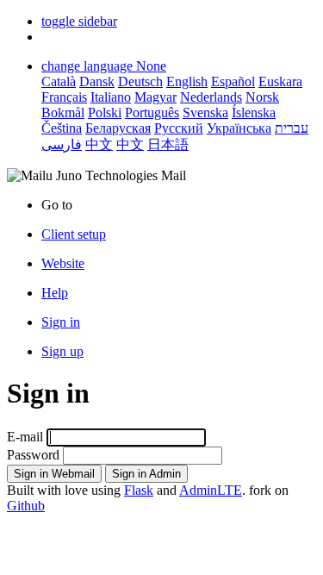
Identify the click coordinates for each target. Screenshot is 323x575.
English (187, 81)
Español (233, 81)
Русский (178, 128)
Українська (239, 128)
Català (58, 81)
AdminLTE (210, 490)
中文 (99, 144)
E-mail (25, 436)
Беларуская (118, 128)
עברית (291, 128)
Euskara (280, 81)
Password (33, 454)
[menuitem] (178, 264)
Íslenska (254, 112)
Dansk (97, 81)
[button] (79, 21)
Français (64, 97)
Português (152, 112)
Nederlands (211, 97)
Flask (138, 490)
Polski (104, 112)
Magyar (155, 97)
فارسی (61, 144)
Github (26, 505)
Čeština (61, 128)
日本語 (168, 144)
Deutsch (140, 81)
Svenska (205, 112)
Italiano (110, 97)
